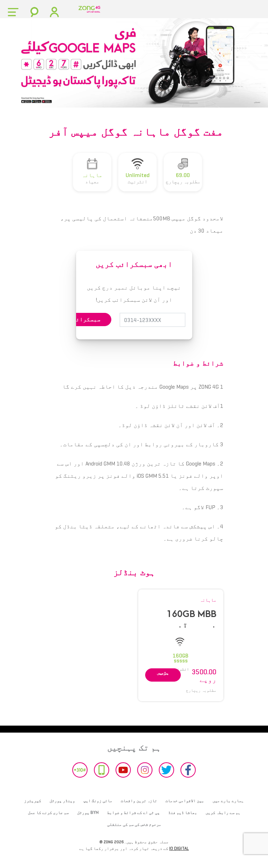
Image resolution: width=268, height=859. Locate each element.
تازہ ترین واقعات (139, 800)
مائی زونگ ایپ (97, 800)
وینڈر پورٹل (62, 800)
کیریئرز (32, 800)
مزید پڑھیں (163, 672)
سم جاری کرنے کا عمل (48, 812)
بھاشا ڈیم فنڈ (182, 812)
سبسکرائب (86, 319)
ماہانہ (208, 600)
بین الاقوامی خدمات (184, 800)
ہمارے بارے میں (228, 800)
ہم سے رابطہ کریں (223, 812)
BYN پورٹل (88, 812)
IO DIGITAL (179, 848)
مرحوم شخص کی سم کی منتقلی (134, 824)
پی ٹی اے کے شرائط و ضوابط (133, 812)
